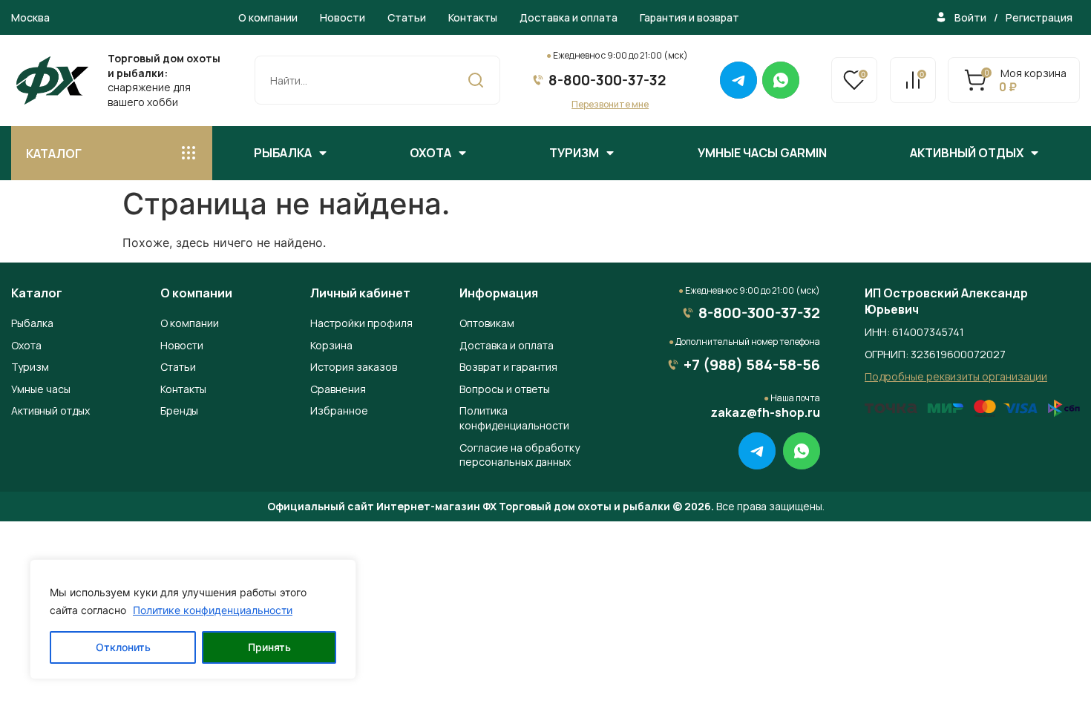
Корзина (331, 345)
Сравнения (338, 389)
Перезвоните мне (610, 104)
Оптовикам (486, 323)
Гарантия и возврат (689, 17)
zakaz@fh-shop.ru (765, 412)
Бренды (179, 410)
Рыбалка (283, 153)
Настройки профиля (361, 323)
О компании (268, 17)
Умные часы (41, 389)
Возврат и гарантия (508, 367)
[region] (193, 619)
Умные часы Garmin (762, 153)
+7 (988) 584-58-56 (752, 364)
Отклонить (123, 647)
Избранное (339, 410)
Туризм (574, 153)
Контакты (472, 17)
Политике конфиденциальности (212, 610)
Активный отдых (966, 153)
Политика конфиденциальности (514, 417)
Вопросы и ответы (504, 389)
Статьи (406, 17)
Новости (342, 17)
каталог (54, 153)
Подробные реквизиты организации (956, 376)
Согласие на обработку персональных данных (519, 455)
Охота (430, 153)
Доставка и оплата (568, 17)
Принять (269, 647)
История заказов (353, 367)
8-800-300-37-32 (607, 80)
